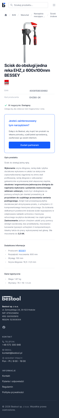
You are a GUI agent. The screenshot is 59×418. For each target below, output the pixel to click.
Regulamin (7, 386)
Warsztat (25, 15)
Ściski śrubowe (54, 14)
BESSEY (22, 250)
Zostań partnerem (29, 145)
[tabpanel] (29, 42)
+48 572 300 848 (11, 344)
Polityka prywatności (13, 392)
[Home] (5, 15)
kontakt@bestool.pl (12, 353)
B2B (14, 15)
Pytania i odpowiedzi (13, 381)
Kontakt (6, 375)
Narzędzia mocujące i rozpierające (39, 15)
